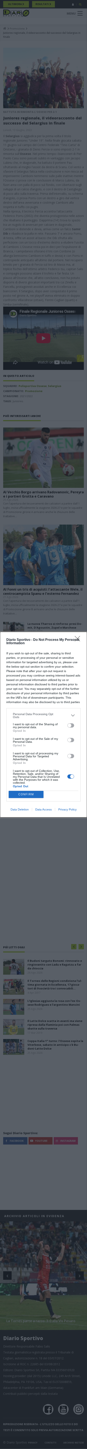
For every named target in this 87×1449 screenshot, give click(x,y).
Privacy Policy (67, 809)
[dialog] (43, 724)
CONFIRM (26, 794)
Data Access (43, 809)
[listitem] (43, 715)
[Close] (79, 640)
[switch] (70, 725)
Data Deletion (20, 809)
